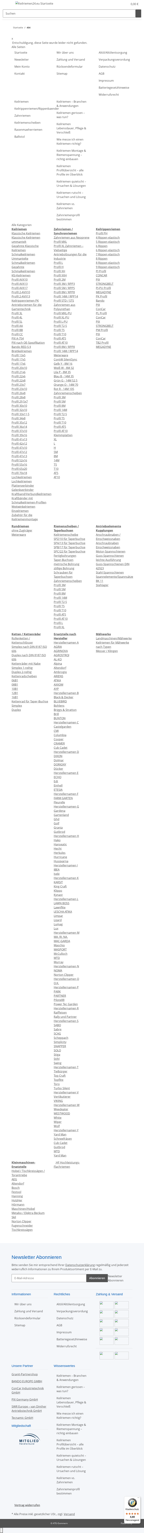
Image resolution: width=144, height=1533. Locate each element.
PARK (57, 991)
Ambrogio (60, 672)
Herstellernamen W (67, 1105)
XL (55, 439)
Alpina (58, 664)
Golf (56, 823)
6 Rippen (101, 246)
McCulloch (60, 954)
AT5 (56, 473)
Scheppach (61, 1038)
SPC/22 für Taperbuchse (69, 551)
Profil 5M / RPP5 (64, 288)
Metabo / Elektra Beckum (28, 1213)
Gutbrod (59, 832)
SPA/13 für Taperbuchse (69, 543)
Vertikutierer (62, 1097)
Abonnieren (97, 1278)
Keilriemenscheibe (66, 535)
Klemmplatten (63, 435)
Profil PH (101, 233)
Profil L (58, 263)
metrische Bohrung (66, 564)
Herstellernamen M (66, 933)
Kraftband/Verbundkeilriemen (31, 494)
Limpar (58, 916)
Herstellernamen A (66, 642)
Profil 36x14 (19, 427)
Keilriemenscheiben (27, 123)
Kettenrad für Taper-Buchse (30, 701)
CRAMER (59, 743)
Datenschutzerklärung (80, 1265)
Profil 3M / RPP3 (64, 284)
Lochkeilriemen (22, 477)
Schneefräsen (63, 1139)
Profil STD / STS (64, 301)
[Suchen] (138, 13)
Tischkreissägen (22, 1230)
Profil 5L (17, 322)
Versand (69, 1514)
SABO (57, 1025)
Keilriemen (21, 102)
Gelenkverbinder (23, 490)
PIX (98, 280)
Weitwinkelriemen (23, 507)
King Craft (60, 886)
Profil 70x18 (19, 473)
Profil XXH (60, 275)
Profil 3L (17, 313)
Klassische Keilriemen (26, 233)
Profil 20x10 (19, 368)
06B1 (15, 680)
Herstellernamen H (66, 836)
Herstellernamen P (66, 987)
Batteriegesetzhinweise (114, 88)
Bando (100, 301)
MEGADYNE (103, 292)
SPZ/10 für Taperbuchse (69, 539)
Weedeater (61, 1109)
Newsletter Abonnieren (115, 1278)
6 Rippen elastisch (108, 250)
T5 (55, 465)
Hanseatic (60, 844)
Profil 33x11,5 (20, 414)
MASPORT (60, 949)
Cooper (59, 739)
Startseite (20, 52)
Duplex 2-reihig (22, 672)
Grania (58, 827)
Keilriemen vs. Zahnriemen (66, 206)
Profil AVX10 (20, 280)
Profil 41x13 (19, 439)
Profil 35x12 (19, 422)
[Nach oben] (1, 1530)
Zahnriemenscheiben (68, 393)
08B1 (15, 685)
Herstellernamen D (66, 752)
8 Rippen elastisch (108, 263)
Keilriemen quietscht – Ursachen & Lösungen (71, 184)
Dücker (58, 769)
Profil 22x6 (18, 376)
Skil (14, 1217)
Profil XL (59, 627)
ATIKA (57, 680)
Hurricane (60, 857)
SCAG (57, 1033)
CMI (56, 731)
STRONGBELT (104, 284)
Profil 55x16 (19, 465)
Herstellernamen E (66, 773)
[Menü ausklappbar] (7, 4)
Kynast (58, 895)
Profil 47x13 (19, 456)
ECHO (57, 777)
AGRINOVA (61, 651)
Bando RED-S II (21, 347)
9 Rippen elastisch (108, 267)
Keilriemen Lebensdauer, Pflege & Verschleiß (71, 128)
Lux (56, 928)
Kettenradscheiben (24, 676)
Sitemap (62, 74)
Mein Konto (22, 66)
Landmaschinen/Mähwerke (114, 638)
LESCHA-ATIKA (63, 912)
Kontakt (19, 74)
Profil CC (17, 334)
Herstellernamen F (66, 794)
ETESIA (58, 790)
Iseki (57, 874)
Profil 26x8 (18, 393)
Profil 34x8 (18, 418)
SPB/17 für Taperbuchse (69, 547)
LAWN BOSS (61, 903)
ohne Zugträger (22, 530)
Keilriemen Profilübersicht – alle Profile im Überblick (70, 170)
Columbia (60, 735)
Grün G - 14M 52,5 (65, 380)
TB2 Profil (102, 343)
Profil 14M (60, 410)
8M (56, 456)
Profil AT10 (61, 343)
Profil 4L (17, 317)
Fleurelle (59, 802)
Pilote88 (59, 1000)
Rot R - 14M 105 (64, 389)
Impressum (106, 81)
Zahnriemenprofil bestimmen (68, 217)
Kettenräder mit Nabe (26, 664)
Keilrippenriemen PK (25, 301)
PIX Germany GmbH (25, 1399)
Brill (56, 714)
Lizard (58, 920)
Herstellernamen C (66, 722)
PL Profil (101, 313)
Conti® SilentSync (65, 359)
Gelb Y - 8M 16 (63, 364)
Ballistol (19, 137)
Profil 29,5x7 (20, 401)
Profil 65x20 (19, 469)
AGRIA (58, 647)
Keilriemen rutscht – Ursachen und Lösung (71, 195)
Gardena (59, 811)
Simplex (17, 706)
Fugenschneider (22, 1225)
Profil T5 (59, 330)
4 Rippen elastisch (108, 237)
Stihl (57, 1059)
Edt (56, 781)
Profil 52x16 (19, 460)
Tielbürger (60, 1071)
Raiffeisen (60, 1012)
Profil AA (17, 326)
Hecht (58, 848)
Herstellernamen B (66, 693)
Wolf (57, 1126)
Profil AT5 (60, 338)
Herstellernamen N (66, 966)
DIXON (58, 756)
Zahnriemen (22, 116)
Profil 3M (60, 397)
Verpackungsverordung (114, 59)
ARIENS (58, 676)
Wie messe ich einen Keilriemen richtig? (70, 142)
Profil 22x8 (18, 380)
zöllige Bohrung (64, 568)
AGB (101, 74)
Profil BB (17, 330)
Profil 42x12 (19, 443)
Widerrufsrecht (109, 95)
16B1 (15, 697)
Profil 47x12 (19, 452)
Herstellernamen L (66, 899)
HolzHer (17, 1200)
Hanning (17, 1196)
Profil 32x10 (19, 410)
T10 (56, 469)
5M (56, 452)
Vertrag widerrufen (27, 1505)
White (57, 1118)
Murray (58, 962)
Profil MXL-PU (63, 313)
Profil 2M (60, 280)
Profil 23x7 (18, 385)
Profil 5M (60, 401)
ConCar (101, 309)
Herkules (60, 853)
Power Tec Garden (66, 1004)
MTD (57, 958)
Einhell (58, 785)
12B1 (15, 693)
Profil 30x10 (19, 406)
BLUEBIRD (60, 701)
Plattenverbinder (23, 486)
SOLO (57, 1050)
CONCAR (101, 275)
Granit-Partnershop (25, 1374)
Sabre (57, 1029)
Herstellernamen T (66, 1067)
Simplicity (60, 1042)
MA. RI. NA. (61, 937)
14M (56, 460)
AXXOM (58, 685)
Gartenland (61, 815)
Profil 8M (60, 406)
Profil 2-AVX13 (21, 296)
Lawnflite (60, 907)
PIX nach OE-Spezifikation (28, 343)
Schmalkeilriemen (23, 254)
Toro (57, 1084)
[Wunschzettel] (124, 4)
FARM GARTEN (63, 798)
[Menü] (138, 1498)
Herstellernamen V (66, 1092)
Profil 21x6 (18, 372)
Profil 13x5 (18, 355)
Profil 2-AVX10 (21, 292)
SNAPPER (60, 1046)
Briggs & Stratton (65, 710)
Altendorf (60, 668)
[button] (119, 4)
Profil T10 (60, 334)
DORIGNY (60, 764)
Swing (57, 1063)
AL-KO (58, 659)
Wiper (58, 1122)
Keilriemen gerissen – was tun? (71, 115)
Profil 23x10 (19, 389)
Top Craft (60, 1076)
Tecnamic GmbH (22, 1418)
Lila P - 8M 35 (62, 372)
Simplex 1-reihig (22, 668)
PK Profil (101, 296)
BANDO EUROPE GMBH (27, 1381)
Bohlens (59, 706)
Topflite (58, 1080)
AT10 (57, 477)
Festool (16, 1192)
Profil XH (59, 271)
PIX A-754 (18, 338)
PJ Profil (101, 271)
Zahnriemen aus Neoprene (71, 237)
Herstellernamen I (66, 865)
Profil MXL (60, 242)
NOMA (58, 970)
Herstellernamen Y (66, 1130)
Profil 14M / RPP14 (66, 296)
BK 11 (99, 581)
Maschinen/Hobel (23, 1209)
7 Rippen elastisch (108, 254)
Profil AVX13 (20, 284)
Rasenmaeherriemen (28, 130)
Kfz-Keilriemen (21, 275)
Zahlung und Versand (71, 59)
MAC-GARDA (62, 941)
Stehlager (102, 585)
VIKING (58, 1101)
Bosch (16, 1188)
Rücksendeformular (70, 66)
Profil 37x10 (19, 431)
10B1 (15, 689)
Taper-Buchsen (63, 560)
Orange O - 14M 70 (66, 385)
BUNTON (60, 718)
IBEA (57, 870)
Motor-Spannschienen (110, 551)
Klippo (58, 891)
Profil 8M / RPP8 (64, 292)
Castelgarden (62, 727)
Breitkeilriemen (22, 351)
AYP (56, 689)
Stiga (57, 1055)
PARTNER (60, 996)
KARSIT (58, 882)
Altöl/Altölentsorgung (113, 52)
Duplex (16, 710)
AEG (14, 1179)
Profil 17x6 (18, 364)
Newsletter (21, 59)
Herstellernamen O (66, 979)
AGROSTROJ (61, 655)
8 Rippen (101, 258)
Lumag (58, 924)
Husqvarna (61, 861)
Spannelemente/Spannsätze (114, 577)
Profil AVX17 (20, 288)
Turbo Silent (62, 1088)
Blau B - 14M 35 (64, 376)
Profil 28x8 (18, 397)
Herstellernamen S (66, 1021)
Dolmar (59, 760)
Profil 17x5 (18, 359)
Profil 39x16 (19, 435)
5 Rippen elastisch (108, 242)
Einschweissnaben (108, 547)
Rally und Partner (65, 1017)
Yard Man (60, 1134)
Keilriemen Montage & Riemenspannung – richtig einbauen (71, 155)
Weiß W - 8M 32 (64, 368)
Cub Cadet (60, 748)
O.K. (56, 983)
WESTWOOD (62, 1113)
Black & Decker (63, 697)
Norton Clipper (64, 975)
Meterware (61, 355)
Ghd (56, 819)
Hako (57, 840)
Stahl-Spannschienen (110, 572)
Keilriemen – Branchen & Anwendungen (71, 104)
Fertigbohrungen (65, 556)
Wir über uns (65, 52)
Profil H (59, 267)
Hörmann (18, 1204)
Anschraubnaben (107, 543)
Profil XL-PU (61, 317)
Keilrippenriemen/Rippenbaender (36, 109)
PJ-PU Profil (103, 288)
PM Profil (102, 330)
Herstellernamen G (66, 806)
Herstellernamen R (66, 1008)
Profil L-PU (61, 322)
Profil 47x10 (19, 448)
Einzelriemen (20, 511)
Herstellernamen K (66, 878)
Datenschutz (107, 66)
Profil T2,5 (60, 326)
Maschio (59, 945)
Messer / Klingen (107, 651)
